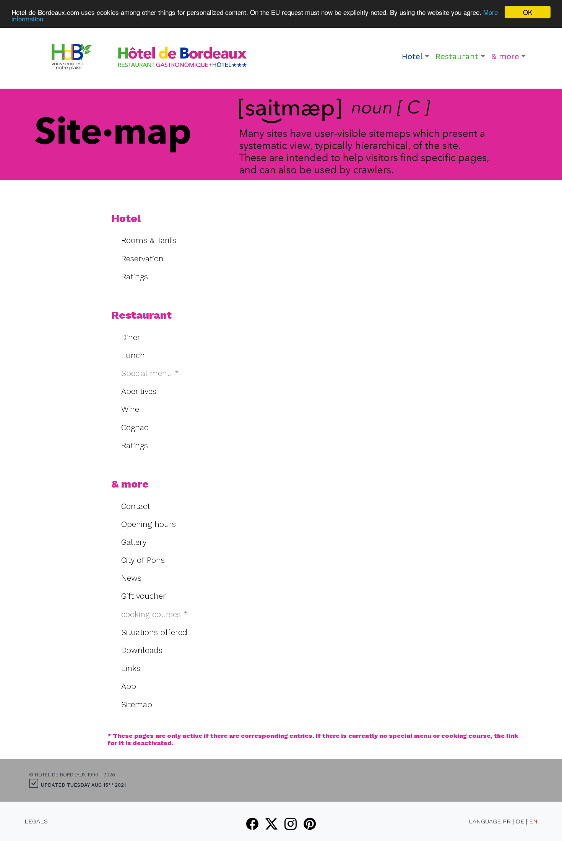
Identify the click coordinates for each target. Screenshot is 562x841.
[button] (415, 57)
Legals (36, 821)
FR (507, 821)
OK (527, 12)
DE (520, 821)
